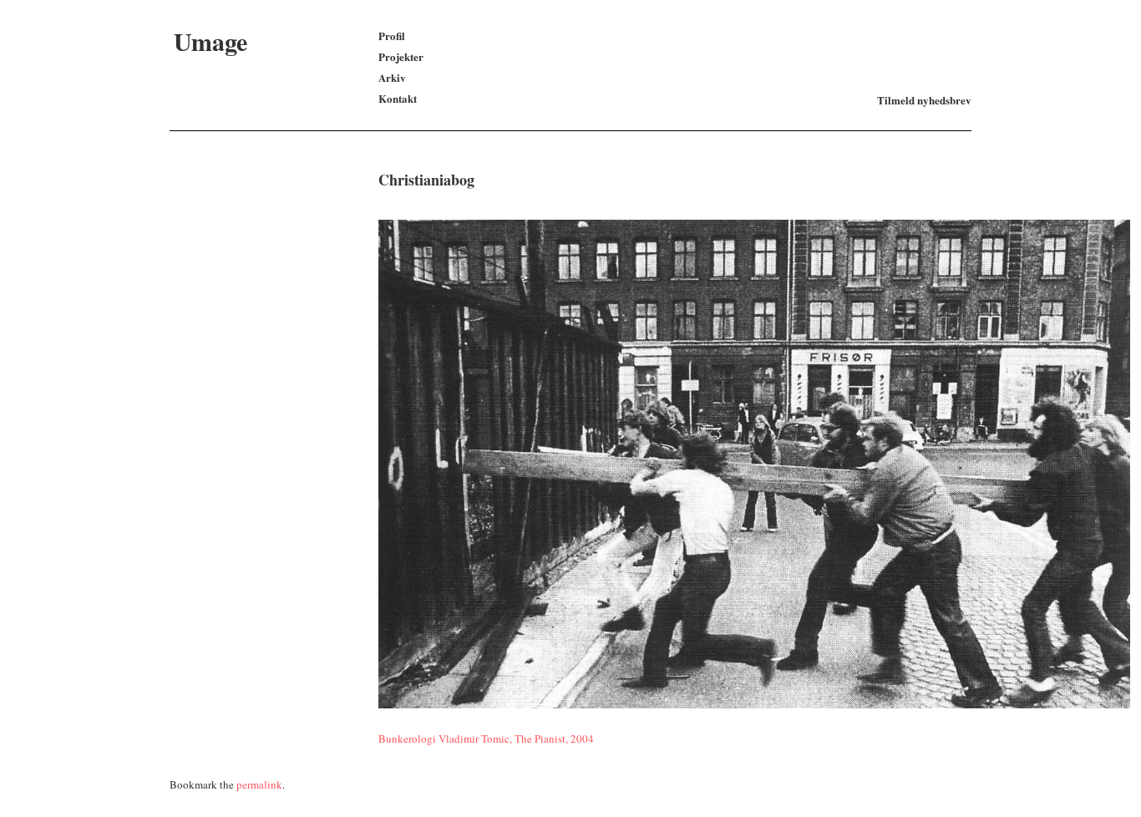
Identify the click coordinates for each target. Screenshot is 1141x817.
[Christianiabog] (754, 704)
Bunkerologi (407, 738)
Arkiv (392, 77)
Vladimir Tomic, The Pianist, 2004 (516, 738)
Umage (210, 41)
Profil (391, 35)
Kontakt (397, 98)
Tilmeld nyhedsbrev (924, 100)
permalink (259, 784)
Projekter (400, 56)
